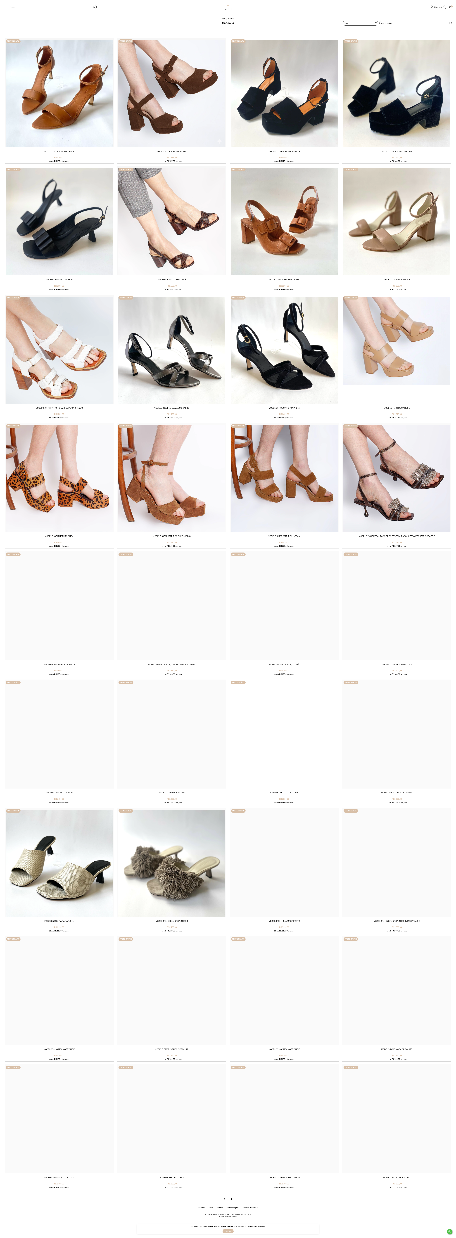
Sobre (211, 1208)
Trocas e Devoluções (250, 1208)
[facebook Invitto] (231, 1199)
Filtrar (346, 23)
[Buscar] (94, 7)
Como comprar (232, 1208)
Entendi (228, 1231)
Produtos (201, 1208)
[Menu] (5, 7)
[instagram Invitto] (224, 1199)
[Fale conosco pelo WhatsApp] (449, 1231)
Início (224, 18)
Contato (220, 1208)
